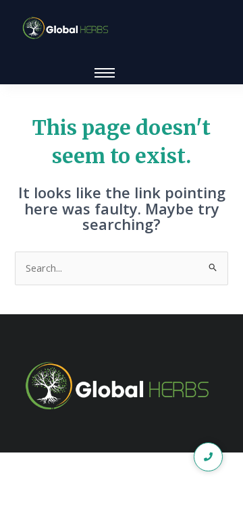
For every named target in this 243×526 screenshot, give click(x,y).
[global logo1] (67, 28)
